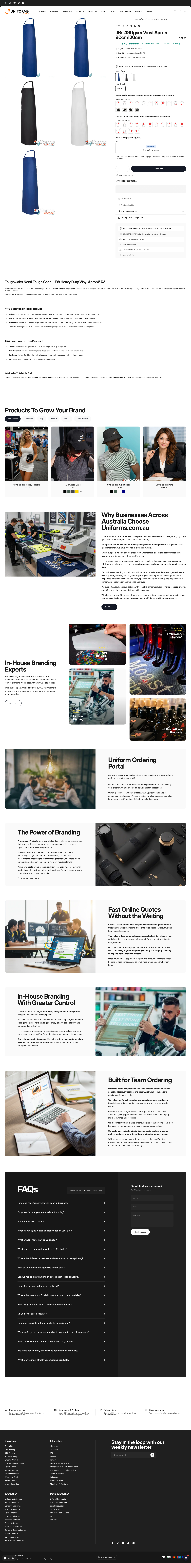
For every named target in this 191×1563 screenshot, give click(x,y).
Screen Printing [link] (78, 717)
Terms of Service (57, 1474)
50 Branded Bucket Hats (118, 485)
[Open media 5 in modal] (30, 47)
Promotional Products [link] (174, 731)
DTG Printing (10, 1453)
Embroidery (10, 1446)
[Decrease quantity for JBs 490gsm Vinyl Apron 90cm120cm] (118, 169)
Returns (53, 1520)
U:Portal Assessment (58, 1502)
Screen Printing (11, 1456)
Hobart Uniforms (12, 1533)
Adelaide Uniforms (12, 1509)
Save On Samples (12, 1474)
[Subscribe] (152, 1455)
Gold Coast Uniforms (13, 1526)
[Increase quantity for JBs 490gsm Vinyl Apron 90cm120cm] (127, 169)
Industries (54, 1477)
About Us (54, 1446)
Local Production (57, 1506)
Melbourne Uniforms (13, 1499)
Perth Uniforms (11, 1513)
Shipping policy (48, 1559)
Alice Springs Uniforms (14, 1540)
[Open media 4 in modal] (30, 182)
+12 (80, 491)
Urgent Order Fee (12, 1484)
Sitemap (53, 1456)
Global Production (57, 1509)
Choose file (150, 146)
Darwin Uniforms (12, 1537)
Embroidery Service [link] (174, 635)
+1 (126, 491)
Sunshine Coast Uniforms (15, 1530)
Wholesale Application (14, 1477)
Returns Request (11, 1470)
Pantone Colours (57, 1480)
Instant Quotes (11, 1480)
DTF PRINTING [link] (101, 656)
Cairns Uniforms (11, 1523)
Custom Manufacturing (14, 1463)
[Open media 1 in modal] (82, 47)
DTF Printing (10, 1450)
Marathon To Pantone (59, 1484)
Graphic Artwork (11, 1460)
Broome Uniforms (12, 1516)
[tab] (13, 419)
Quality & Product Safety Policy (63, 1470)
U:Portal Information (58, 1499)
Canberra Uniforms (13, 1506)
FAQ (51, 1453)
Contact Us (54, 1450)
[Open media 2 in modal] (30, 113)
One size (120, 88)
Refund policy (17, 1559)
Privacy (53, 1460)
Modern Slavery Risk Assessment (64, 1467)
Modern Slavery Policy (59, 1463)
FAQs (83, 1190)
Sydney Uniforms (12, 1502)
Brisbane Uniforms (12, 1520)
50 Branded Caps (73, 485)
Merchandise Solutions (59, 1513)
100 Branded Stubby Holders (26, 485)
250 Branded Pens (164, 485)
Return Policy (10, 1467)
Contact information (27, 1559)
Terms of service (38, 1559)
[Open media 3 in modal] (82, 113)
